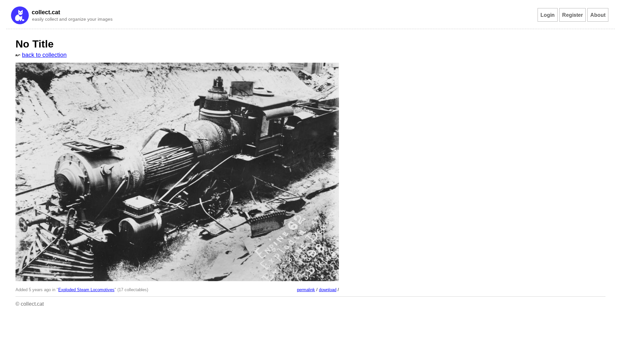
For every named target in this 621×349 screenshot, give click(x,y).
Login (547, 15)
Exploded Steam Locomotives (86, 290)
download (327, 290)
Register (572, 15)
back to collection (44, 55)
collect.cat (46, 12)
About (597, 15)
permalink (306, 290)
